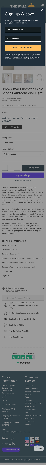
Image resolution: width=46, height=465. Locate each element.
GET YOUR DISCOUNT (23, 47)
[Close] (42, 10)
